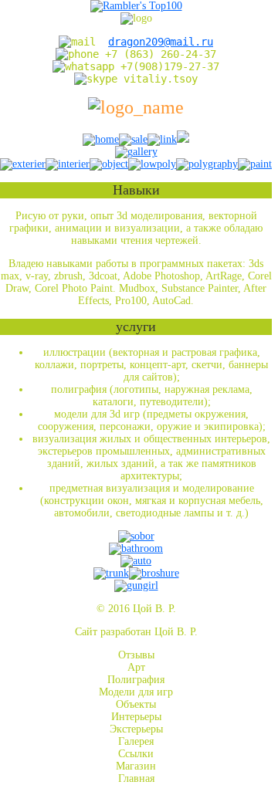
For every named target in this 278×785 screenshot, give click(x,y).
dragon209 (160, 42)
